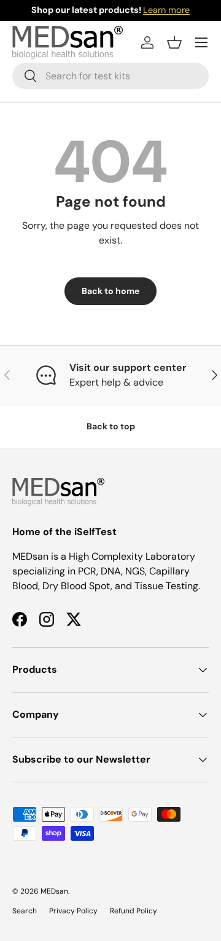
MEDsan (54, 891)
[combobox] (110, 76)
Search (24, 911)
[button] (174, 42)
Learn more (166, 9)
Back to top (111, 426)
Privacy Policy (73, 911)
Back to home (110, 290)
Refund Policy (133, 911)
